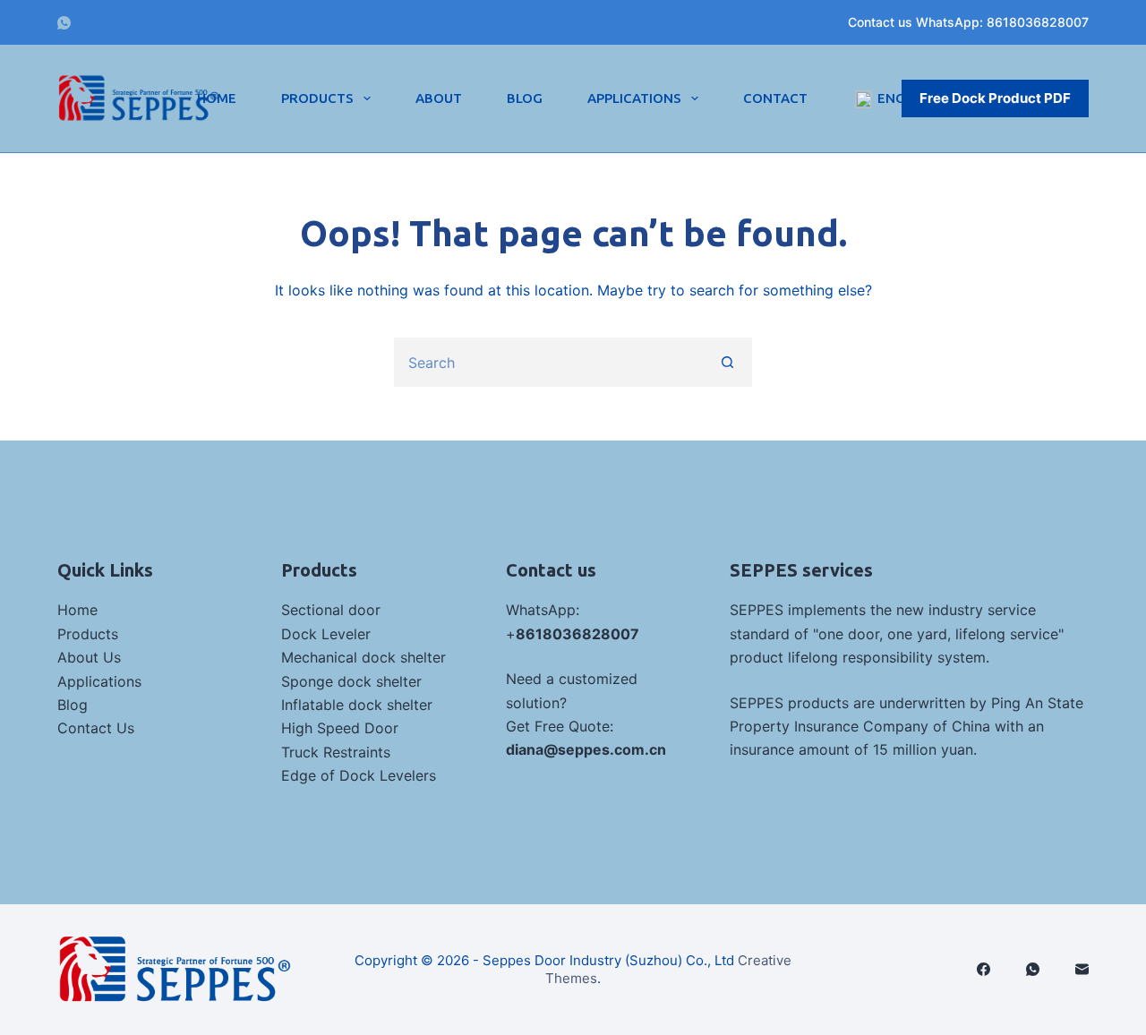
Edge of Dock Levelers (358, 775)
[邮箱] (1082, 969)
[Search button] (727, 362)
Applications (634, 98)
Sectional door (331, 610)
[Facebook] (983, 969)
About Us (89, 657)
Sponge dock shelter (351, 681)
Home (216, 98)
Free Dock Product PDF (995, 98)
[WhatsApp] (64, 23)
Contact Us (95, 728)
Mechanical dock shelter (363, 657)
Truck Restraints (335, 752)
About (438, 98)
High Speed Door (339, 728)
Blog (525, 98)
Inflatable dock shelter (356, 705)
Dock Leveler (326, 634)
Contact (775, 98)
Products (317, 98)
